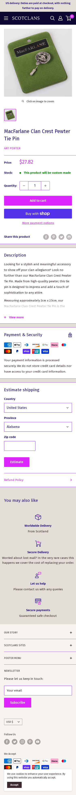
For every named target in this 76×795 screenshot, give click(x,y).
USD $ (9, 721)
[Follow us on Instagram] (22, 742)
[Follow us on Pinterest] (30, 742)
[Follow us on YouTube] (38, 742)
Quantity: (10, 186)
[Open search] (52, 18)
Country (9, 399)
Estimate (16, 462)
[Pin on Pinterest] (54, 237)
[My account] (60, 18)
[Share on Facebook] (46, 237)
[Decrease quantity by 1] (24, 185)
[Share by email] (69, 237)
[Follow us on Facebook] (7, 742)
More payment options (38, 223)
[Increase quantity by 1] (45, 185)
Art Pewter (12, 148)
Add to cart (38, 200)
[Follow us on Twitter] (14, 742)
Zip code (10, 437)
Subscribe (17, 702)
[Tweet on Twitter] (61, 237)
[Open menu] (6, 18)
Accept (14, 784)
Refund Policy (13, 480)
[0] (68, 18)
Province (10, 418)
